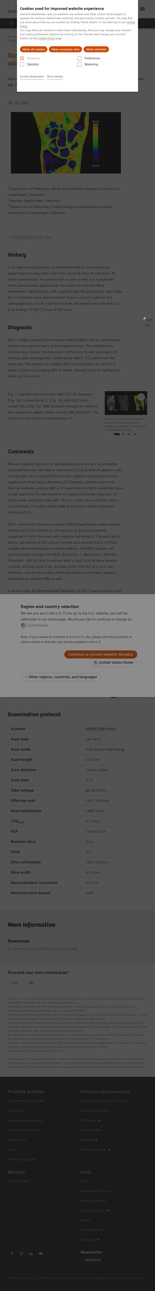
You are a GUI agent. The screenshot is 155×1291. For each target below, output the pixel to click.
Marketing (91, 64)
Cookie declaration (32, 76)
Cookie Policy (46, 38)
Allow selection (96, 49)
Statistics (33, 64)
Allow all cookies (34, 49)
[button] (147, 322)
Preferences (92, 58)
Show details (55, 76)
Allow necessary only (65, 49)
